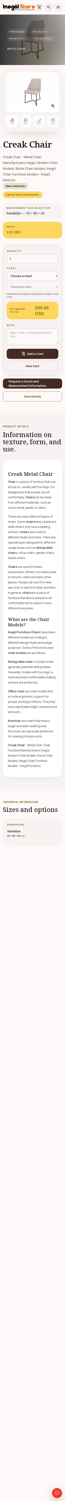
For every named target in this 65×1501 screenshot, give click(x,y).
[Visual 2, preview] (26, 121)
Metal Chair (18, 38)
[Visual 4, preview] (53, 121)
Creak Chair (43, 38)
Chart (12, 268)
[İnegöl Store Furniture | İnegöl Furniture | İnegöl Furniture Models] (19, 7)
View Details (32, 396)
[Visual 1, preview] (12, 121)
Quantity (14, 251)
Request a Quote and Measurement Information (27, 383)
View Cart (32, 366)
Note (10, 325)
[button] (32, 92)
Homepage (17, 31)
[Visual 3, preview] (39, 121)
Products (40, 31)
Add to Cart (32, 353)
